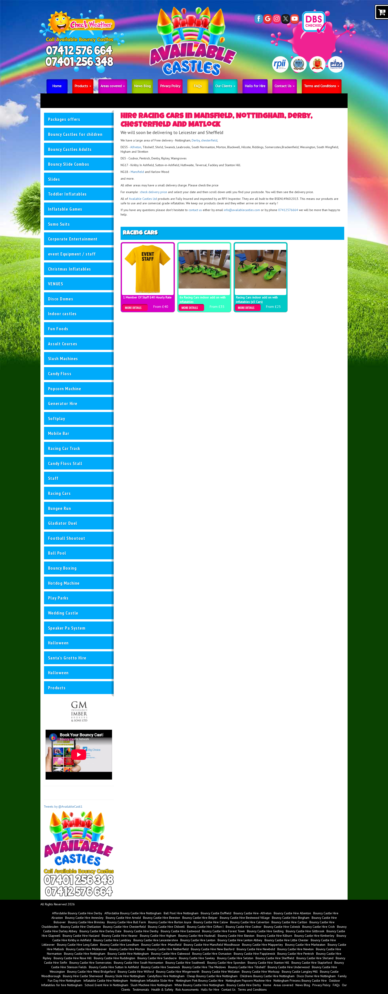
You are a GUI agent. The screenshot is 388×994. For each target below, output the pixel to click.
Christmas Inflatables (69, 269)
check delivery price (154, 192)
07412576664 (288, 210)
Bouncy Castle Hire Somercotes (90, 963)
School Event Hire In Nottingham (106, 985)
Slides (54, 179)
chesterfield (209, 140)
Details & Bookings (134, 307)
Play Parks (58, 598)
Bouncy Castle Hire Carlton (289, 922)
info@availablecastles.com (242, 210)
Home (57, 86)
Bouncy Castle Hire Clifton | (205, 927)
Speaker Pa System (67, 628)
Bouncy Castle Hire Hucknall (197, 936)
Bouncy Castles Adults (70, 149)
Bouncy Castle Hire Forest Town (223, 931)
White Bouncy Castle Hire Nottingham (199, 985)
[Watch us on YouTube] (294, 19)
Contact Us (283, 86)
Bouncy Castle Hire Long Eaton (77, 945)
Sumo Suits (59, 224)
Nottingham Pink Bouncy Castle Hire (199, 981)
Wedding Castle (63, 613)
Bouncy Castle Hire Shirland (314, 958)
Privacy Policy (170, 86)
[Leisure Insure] (79, 711)
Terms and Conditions (320, 86)
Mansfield (137, 172)
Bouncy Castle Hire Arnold (123, 918)
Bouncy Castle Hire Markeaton (305, 945)
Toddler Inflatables (67, 194)
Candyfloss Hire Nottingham (166, 976)
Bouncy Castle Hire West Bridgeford (91, 972)
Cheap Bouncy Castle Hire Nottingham (212, 976)
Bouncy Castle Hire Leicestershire (155, 940)
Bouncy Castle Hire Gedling (265, 931)
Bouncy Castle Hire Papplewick (254, 954)
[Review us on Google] (267, 19)
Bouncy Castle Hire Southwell (185, 963)
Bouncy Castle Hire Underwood (289, 967)
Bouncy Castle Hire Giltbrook (305, 931)
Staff (53, 478)
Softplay (56, 418)
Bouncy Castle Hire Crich (318, 927)
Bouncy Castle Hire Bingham (290, 918)
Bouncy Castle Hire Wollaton (221, 972)
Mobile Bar (58, 433)
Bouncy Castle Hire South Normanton (138, 963)
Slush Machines (63, 358)
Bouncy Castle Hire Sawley (197, 958)
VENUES (55, 284)
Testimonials (140, 989)
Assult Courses (62, 343)
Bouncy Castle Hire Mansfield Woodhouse (212, 945)
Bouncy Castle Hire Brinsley (86, 922)
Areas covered (112, 86)
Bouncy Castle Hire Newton (295, 949)
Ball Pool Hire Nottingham (181, 913)
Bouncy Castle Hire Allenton (292, 913)
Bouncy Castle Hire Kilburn (274, 936)
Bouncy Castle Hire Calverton (249, 922)
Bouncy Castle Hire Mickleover (86, 949)
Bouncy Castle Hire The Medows (204, 967)
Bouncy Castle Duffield (216, 913)
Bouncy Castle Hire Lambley (112, 940)
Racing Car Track (64, 448)
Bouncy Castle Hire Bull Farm (126, 922)
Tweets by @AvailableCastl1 (63, 806)
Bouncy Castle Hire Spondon (226, 963)
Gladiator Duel (62, 523)
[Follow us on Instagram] (276, 19)
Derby (196, 140)
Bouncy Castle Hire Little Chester (287, 940)
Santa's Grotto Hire (67, 658)
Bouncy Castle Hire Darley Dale (100, 931)
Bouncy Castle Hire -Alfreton (252, 913)
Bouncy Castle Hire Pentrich (295, 954)
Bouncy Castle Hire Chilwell (166, 927)
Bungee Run (59, 508)
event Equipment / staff (72, 254)
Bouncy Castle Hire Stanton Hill (268, 963)
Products (82, 86)
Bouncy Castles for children (75, 134)
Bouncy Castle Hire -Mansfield (161, 945)
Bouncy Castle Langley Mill (300, 972)
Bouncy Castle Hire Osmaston (211, 954)
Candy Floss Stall (65, 463)
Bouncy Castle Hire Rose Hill (73, 958)
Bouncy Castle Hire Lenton (197, 940)
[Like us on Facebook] (258, 19)
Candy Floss (59, 373)
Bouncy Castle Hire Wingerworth (177, 972)
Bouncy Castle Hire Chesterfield (124, 927)
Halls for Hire (255, 86)
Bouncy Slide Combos (68, 164)
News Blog (142, 86)
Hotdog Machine (64, 583)
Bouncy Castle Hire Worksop (261, 972)
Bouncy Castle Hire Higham (158, 936)
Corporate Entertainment (73, 239)
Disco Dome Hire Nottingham (316, 976)
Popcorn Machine (64, 388)
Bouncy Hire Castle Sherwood (83, 976)
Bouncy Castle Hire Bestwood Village (245, 918)
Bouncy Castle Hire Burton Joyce (169, 922)
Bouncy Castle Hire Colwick (282, 927)
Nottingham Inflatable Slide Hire (152, 981)
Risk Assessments (187, 989)
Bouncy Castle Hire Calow (211, 922)
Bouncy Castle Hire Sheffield (275, 958)
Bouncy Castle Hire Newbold (256, 949)
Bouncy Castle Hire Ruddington (114, 958)
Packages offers (64, 119)
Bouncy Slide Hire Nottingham (125, 976)
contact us (195, 210)
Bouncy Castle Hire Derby (244, 985)
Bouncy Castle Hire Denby (141, 931)
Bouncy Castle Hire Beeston (161, 918)
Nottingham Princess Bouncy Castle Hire (300, 981)
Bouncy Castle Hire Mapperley (262, 945)
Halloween (58, 643)
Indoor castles (62, 313)
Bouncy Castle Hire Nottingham (84, 954)
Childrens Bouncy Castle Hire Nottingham (267, 976)
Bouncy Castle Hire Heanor (120, 936)
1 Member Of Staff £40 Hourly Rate (147, 297)
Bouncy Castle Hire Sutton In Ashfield (114, 967)
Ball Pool (57, 553)
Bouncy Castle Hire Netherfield (168, 949)
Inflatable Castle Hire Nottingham (105, 981)
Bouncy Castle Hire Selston (235, 958)
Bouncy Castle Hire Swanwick (160, 967)
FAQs (198, 86)
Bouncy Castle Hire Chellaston (81, 927)
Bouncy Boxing (62, 568)
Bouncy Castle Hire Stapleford (311, 963)
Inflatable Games (65, 209)
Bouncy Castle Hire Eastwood (180, 931)
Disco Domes (60, 299)
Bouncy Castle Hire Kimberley (314, 936)
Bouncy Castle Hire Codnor (244, 927)
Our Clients (224, 86)
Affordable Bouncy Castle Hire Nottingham (132, 913)
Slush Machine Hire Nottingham (151, 985)
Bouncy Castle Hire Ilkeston (236, 936)
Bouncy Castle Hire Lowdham (119, 945)
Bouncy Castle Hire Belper (200, 918)
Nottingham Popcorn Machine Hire (248, 981)
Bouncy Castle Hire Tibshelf (246, 967)
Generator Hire (62, 403)
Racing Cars (59, 493)
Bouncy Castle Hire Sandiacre (157, 958)
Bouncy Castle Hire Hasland (81, 936)
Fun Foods (58, 328)
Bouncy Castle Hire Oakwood (170, 954)
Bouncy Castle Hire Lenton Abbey (240, 940)
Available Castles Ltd (143, 199)
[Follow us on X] (285, 19)
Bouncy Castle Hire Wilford (136, 972)
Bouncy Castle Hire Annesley (84, 918)
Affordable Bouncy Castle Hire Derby (77, 913)
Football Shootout (66, 538)
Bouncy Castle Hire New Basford (212, 949)
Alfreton (135, 147)
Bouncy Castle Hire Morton (127, 949)
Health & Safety (162, 989)
